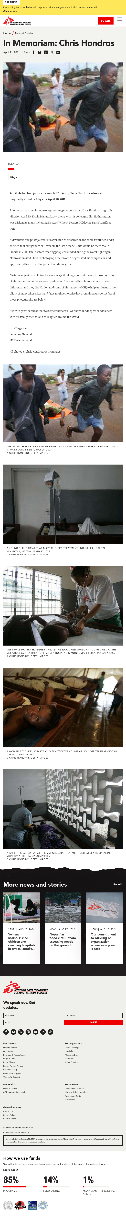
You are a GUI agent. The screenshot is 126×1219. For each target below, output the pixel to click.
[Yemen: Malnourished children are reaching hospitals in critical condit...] (21, 928)
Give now (9, 11)
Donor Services (10, 1047)
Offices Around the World (14, 1092)
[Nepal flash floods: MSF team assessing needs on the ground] (63, 928)
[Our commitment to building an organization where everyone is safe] (104, 928)
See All (117, 884)
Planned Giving (10, 1069)
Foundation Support (12, 1073)
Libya (13, 177)
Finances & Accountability (14, 1055)
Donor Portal (8, 1051)
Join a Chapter (71, 1062)
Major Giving (9, 1062)
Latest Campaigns (72, 1047)
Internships (70, 1099)
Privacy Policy (9, 1115)
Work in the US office (74, 1088)
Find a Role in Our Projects (76, 1092)
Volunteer (69, 1058)
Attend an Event (72, 1055)
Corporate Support (11, 1077)
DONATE (106, 20)
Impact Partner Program (13, 1066)
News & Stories (24, 33)
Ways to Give (9, 1058)
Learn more (10, 1169)
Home (7, 33)
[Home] (33, 21)
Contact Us (8, 1111)
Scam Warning (9, 1118)
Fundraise (69, 1051)
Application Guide (73, 1096)
